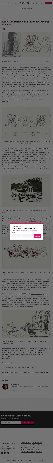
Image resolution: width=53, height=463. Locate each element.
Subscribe (37, 236)
